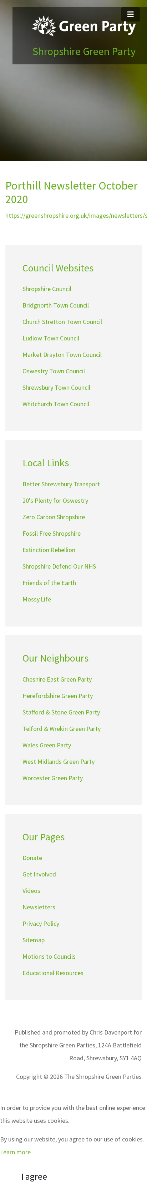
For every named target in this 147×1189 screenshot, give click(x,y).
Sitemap (33, 940)
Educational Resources (52, 973)
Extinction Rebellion (48, 550)
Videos (31, 890)
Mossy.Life (36, 599)
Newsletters (38, 907)
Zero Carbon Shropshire (53, 517)
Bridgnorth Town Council (55, 305)
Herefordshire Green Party (57, 696)
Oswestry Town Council (53, 371)
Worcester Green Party (52, 778)
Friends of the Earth (49, 583)
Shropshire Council (46, 289)
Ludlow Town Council (50, 338)
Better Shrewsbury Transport (61, 484)
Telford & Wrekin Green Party (61, 728)
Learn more (15, 1152)
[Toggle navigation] (130, 14)
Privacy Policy (40, 923)
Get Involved (39, 874)
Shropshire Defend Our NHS (59, 566)
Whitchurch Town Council (55, 404)
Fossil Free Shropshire (51, 533)
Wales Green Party (46, 745)
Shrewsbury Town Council (56, 387)
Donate (32, 858)
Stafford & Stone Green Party (61, 712)
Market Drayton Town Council (62, 354)
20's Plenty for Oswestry (55, 500)
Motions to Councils (49, 956)
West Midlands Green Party (58, 761)
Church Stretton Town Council (62, 322)
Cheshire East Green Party (57, 679)
